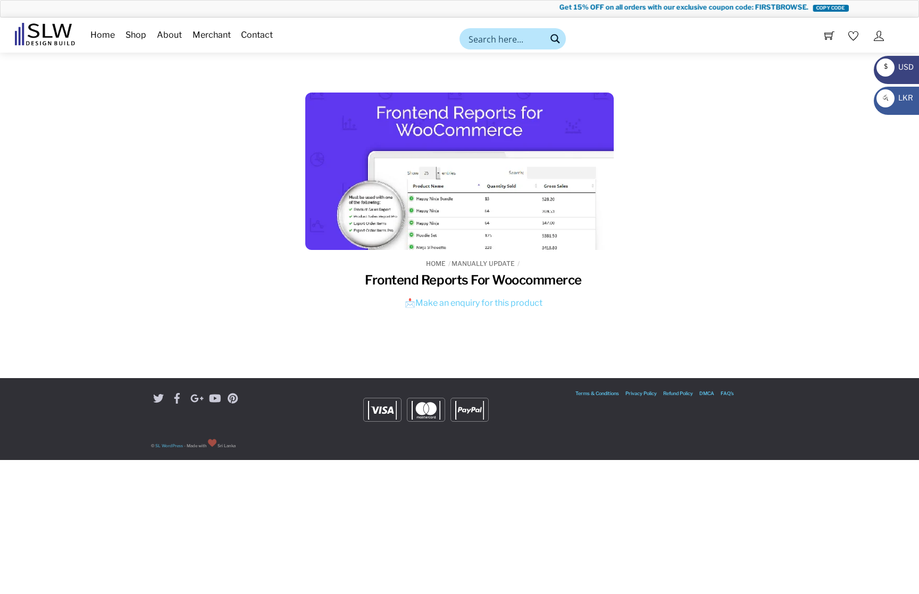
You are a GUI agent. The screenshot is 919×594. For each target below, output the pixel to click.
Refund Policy (678, 393)
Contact (257, 35)
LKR (896, 97)
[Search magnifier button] (555, 38)
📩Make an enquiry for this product (473, 303)
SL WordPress (169, 446)
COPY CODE (822, 8)
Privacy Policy (641, 393)
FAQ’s (727, 393)
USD (896, 66)
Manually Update (483, 263)
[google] (195, 397)
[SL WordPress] (45, 32)
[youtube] (214, 397)
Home (102, 35)
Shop (136, 35)
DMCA (706, 393)
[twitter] (158, 397)
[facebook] (177, 397)
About (169, 35)
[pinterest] (232, 397)
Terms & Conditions (597, 393)
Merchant (212, 35)
